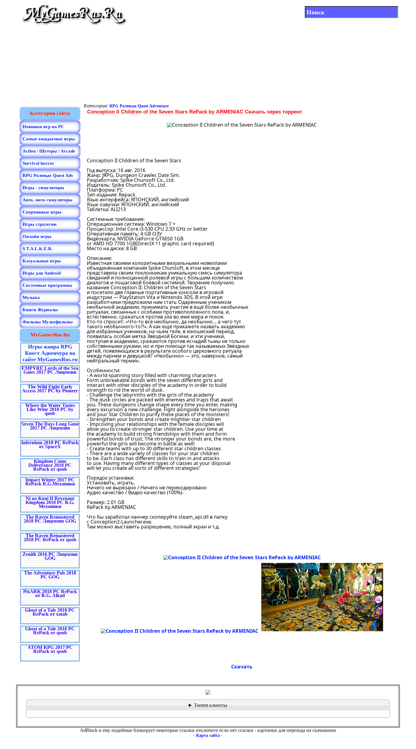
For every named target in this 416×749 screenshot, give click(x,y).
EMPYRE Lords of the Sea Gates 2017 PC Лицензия (50, 370)
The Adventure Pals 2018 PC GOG (50, 574)
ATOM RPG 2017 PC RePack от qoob (50, 649)
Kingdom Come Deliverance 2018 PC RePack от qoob (50, 465)
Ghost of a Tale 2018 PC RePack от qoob (50, 630)
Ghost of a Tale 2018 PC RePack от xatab (50, 612)
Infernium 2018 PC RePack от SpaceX (50, 444)
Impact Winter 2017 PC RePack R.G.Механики (50, 481)
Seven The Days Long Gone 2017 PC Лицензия (50, 425)
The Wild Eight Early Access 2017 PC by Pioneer (50, 388)
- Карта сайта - (208, 735)
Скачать (241, 666)
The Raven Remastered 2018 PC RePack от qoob (50, 537)
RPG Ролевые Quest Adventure (139, 106)
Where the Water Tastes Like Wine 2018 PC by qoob (50, 409)
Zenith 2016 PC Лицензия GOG (50, 556)
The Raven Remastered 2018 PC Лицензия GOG (50, 519)
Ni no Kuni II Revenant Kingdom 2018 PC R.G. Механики (50, 502)
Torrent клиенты (210, 705)
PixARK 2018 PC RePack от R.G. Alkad (50, 593)
